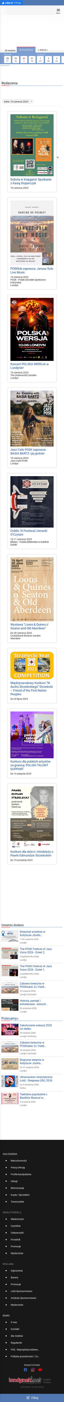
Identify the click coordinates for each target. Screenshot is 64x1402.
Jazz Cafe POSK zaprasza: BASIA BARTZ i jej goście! (28, 451)
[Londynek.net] (30, 11)
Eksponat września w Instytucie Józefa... (32, 933)
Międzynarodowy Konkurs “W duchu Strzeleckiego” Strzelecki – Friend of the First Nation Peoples (31, 688)
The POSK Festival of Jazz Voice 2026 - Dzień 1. (36, 968)
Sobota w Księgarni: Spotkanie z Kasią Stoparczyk (31, 181)
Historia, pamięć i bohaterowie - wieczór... (34, 1002)
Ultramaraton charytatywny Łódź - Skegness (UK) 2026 (36, 1078)
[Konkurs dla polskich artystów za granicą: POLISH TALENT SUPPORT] (32, 735)
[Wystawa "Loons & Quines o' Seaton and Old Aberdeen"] (32, 589)
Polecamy (9, 1018)
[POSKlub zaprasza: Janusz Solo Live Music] (32, 233)
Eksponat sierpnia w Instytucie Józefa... (32, 1061)
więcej (42, 50)
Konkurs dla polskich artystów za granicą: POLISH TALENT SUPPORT (30, 765)
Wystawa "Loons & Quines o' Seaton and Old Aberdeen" (29, 626)
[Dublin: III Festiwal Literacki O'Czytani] (32, 502)
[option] (31, 1162)
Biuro (6, 1315)
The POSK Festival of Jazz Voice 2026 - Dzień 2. (36, 950)
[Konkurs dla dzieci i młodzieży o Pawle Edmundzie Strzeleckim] (32, 817)
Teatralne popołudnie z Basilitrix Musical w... (33, 1096)
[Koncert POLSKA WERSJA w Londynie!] (32, 329)
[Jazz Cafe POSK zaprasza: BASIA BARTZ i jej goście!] (32, 418)
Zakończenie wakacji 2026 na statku (36, 1027)
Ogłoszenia (10, 1154)
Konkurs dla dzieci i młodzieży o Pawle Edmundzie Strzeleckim (31, 853)
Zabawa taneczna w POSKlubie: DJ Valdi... (33, 985)
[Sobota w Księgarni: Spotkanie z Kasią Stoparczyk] (32, 145)
